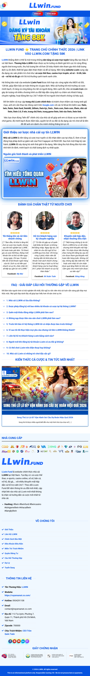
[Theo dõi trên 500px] (23, 641)
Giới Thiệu (9, 529)
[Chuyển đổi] (4, 300)
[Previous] (5, 393)
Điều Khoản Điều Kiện (14, 544)
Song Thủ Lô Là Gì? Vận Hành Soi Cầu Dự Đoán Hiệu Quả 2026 (45, 417)
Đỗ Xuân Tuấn (50, 276)
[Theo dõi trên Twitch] (27, 641)
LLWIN (5, 60)
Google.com (48, 105)
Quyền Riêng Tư (11, 553)
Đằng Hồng (79, 276)
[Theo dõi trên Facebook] (10, 641)
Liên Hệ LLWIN (11, 534)
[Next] (85, 393)
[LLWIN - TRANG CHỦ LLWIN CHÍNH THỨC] (45, 5)
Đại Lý (7, 563)
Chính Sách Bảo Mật (13, 539)
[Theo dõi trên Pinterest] (14, 641)
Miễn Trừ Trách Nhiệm (14, 548)
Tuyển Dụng (10, 568)
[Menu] (4, 5)
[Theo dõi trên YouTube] (19, 641)
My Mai (20, 274)
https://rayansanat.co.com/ (17, 595)
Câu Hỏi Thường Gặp (13, 558)
